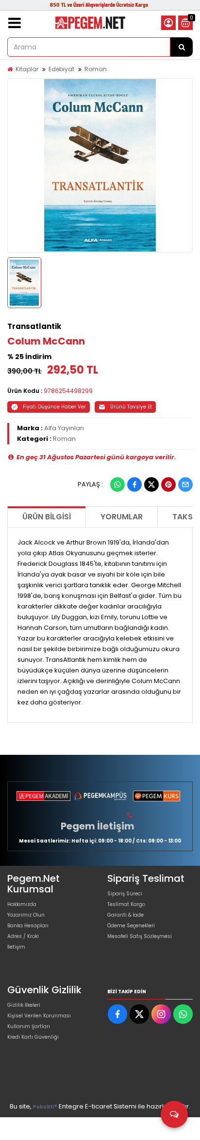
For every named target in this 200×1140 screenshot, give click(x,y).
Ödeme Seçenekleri (131, 925)
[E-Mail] (185, 484)
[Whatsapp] (117, 484)
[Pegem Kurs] (156, 796)
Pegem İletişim (97, 826)
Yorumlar (121, 516)
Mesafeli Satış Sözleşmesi (139, 936)
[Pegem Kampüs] (100, 796)
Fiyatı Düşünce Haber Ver (54, 406)
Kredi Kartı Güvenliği (33, 1037)
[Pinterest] (168, 484)
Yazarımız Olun (26, 915)
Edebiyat (61, 69)
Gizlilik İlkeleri (23, 1005)
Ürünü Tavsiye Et (131, 406)
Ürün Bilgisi (46, 516)
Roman (95, 69)
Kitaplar (27, 69)
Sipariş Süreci (124, 893)
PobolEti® (45, 1106)
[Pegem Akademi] (43, 796)
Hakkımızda (21, 904)
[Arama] (181, 47)
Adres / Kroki (23, 936)
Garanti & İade (125, 915)
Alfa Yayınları (64, 428)
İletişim (16, 947)
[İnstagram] (161, 1014)
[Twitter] (151, 484)
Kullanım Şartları (28, 1026)
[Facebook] (134, 484)
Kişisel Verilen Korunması (39, 1015)
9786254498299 (68, 391)
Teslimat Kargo (126, 904)
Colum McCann (46, 341)
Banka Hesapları (28, 925)
